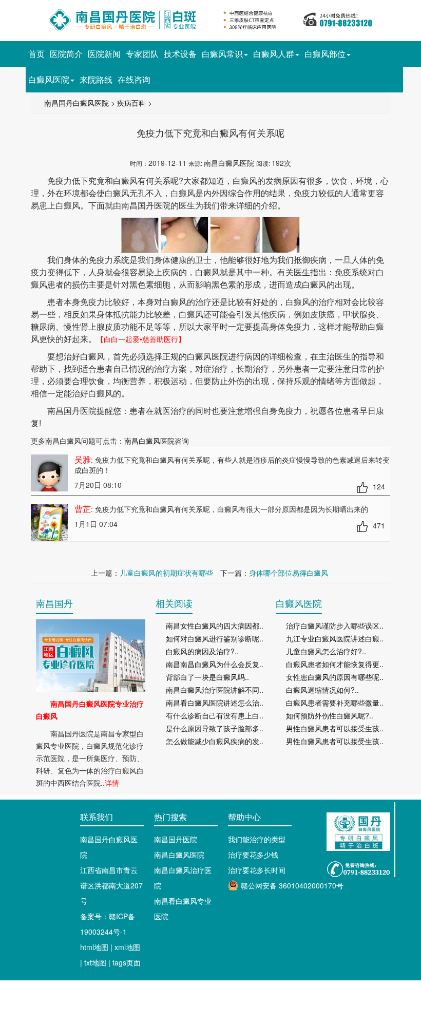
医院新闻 (104, 54)
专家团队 (142, 54)
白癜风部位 (325, 54)
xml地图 (127, 947)
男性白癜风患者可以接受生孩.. (335, 728)
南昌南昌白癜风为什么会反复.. (214, 664)
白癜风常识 (222, 54)
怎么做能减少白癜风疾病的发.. (214, 741)
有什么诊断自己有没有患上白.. (214, 715)
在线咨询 (134, 79)
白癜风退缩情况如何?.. (322, 690)
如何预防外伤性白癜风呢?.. (329, 715)
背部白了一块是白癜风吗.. (207, 677)
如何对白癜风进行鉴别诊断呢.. (214, 638)
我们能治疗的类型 (256, 839)
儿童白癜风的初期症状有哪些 (166, 572)
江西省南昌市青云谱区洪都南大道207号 (111, 885)
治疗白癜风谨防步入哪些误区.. (335, 625)
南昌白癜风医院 (149, 440)
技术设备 (180, 54)
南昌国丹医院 (175, 839)
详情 (112, 783)
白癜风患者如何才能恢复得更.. (335, 664)
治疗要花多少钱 (253, 854)
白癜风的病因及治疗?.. (202, 651)
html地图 (94, 947)
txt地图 (95, 962)
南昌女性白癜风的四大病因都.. (214, 625)
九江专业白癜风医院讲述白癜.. (335, 638)
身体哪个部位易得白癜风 (288, 572)
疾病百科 (131, 103)
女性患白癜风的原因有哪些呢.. (335, 677)
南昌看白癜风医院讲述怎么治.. (214, 702)
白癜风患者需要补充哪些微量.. (335, 702)
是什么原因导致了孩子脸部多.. (214, 728)
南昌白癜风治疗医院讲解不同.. (214, 690)
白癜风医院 (48, 79)
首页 (36, 54)
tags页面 (126, 962)
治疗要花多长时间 (256, 870)
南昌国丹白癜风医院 (76, 103)
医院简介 (66, 54)
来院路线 (96, 79)
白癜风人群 (273, 54)
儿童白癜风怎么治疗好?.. (326, 651)
